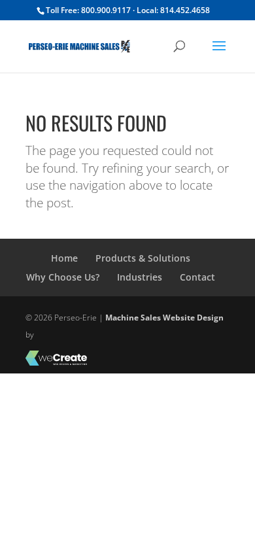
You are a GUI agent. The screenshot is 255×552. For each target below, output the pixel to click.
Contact (197, 277)
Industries (139, 277)
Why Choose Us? (62, 277)
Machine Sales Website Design (164, 317)
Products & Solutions (142, 258)
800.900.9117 (106, 10)
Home (64, 258)
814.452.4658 (185, 10)
